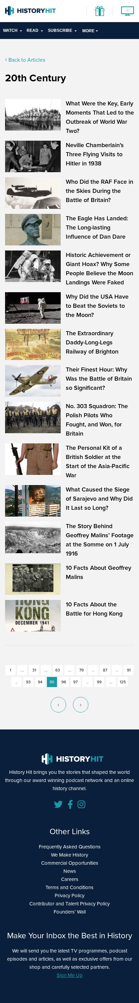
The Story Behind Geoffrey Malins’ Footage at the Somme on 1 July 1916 (100, 540)
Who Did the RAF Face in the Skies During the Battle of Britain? (99, 190)
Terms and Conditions (69, 887)
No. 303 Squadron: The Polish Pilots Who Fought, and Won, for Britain (97, 420)
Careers (69, 879)
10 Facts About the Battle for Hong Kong (94, 609)
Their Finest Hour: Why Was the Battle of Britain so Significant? (99, 378)
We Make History (69, 855)
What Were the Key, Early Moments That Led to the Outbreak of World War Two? (100, 117)
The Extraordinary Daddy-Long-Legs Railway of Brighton (93, 342)
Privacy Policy (69, 895)
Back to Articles (26, 60)
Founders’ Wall (70, 912)
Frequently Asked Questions (70, 846)
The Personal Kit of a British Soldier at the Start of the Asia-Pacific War (98, 461)
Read (32, 30)
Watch (10, 30)
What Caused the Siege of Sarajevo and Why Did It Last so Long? (99, 498)
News (69, 871)
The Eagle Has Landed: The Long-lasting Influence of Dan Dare (97, 227)
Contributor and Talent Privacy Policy (69, 903)
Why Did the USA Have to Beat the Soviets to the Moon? (97, 305)
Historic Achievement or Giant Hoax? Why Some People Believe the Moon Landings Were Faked (99, 268)
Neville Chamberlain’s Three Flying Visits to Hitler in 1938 (95, 154)
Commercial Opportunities (69, 863)
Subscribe (60, 30)
